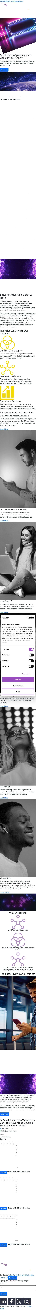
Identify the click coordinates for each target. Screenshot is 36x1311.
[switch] (31, 655)
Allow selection (18, 686)
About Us (25, 1275)
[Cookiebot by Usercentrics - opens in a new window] (26, 617)
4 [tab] (18, 97)
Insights (31, 1275)
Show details (26, 674)
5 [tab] (21, 97)
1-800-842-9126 (5, 1)
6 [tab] (23, 97)
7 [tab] (26, 97)
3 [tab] (15, 97)
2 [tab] (12, 97)
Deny (18, 691)
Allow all (18, 679)
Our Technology (15, 1275)
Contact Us (4, 1278)
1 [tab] (10, 97)
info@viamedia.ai (17, 1)
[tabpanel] (18, 75)
